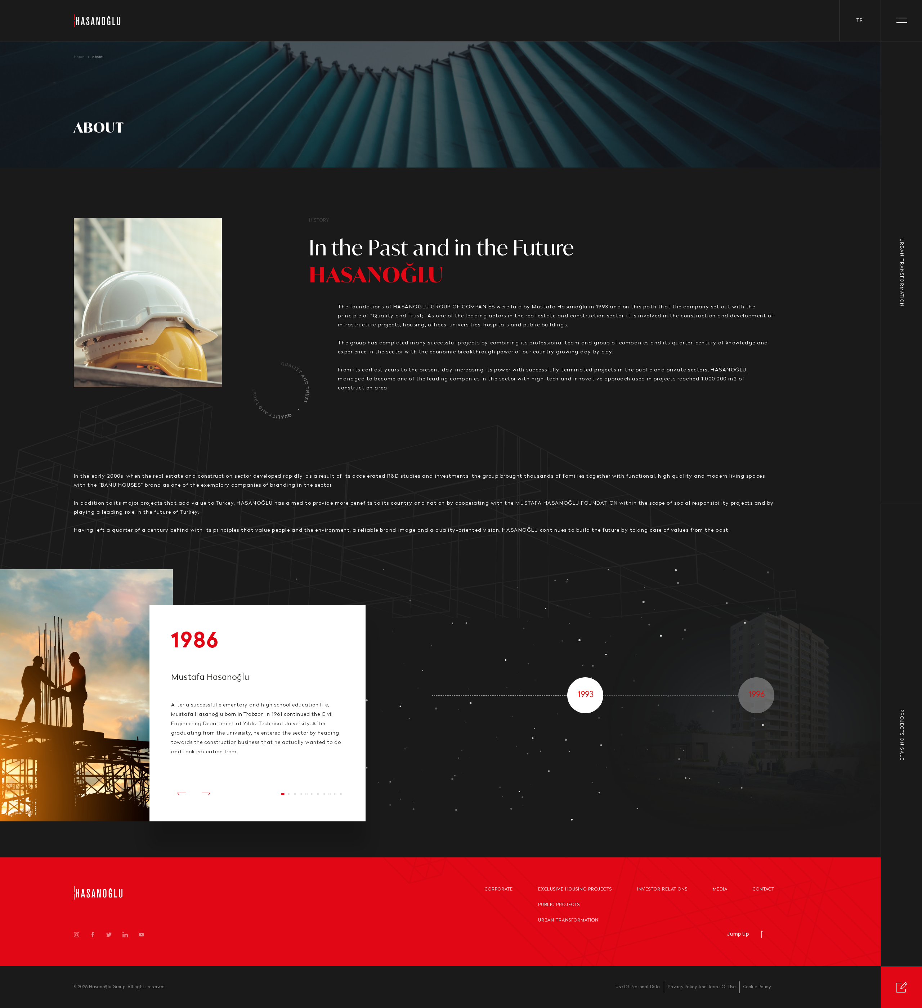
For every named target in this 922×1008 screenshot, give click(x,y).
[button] (181, 794)
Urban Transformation (568, 920)
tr (859, 20)
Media (720, 889)
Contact (764, 889)
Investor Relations (662, 889)
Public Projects (559, 905)
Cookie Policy (757, 987)
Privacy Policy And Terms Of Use (702, 987)
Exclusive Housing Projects (575, 889)
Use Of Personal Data (638, 987)
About (97, 57)
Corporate (499, 889)
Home (79, 57)
